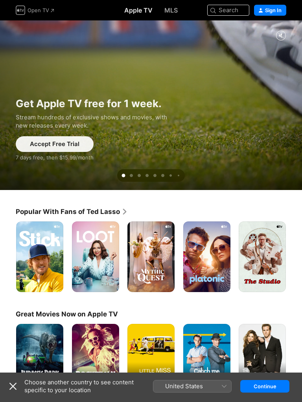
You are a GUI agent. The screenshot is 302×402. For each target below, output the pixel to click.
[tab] (123, 175)
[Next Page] (294, 256)
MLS (171, 10)
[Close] (13, 386)
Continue (265, 386)
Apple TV (138, 10)
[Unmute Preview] (280, 36)
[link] (72, 211)
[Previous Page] (7, 256)
